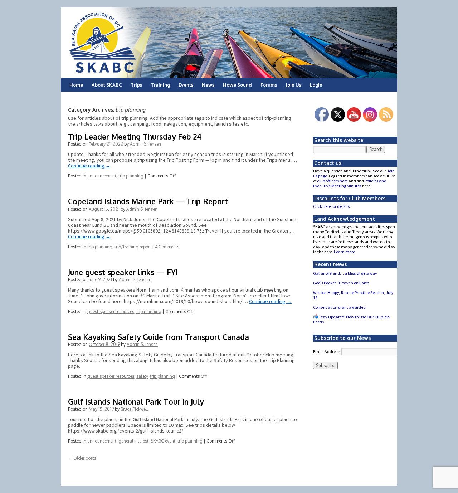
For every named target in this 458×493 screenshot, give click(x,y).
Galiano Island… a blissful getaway (345, 273)
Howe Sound (237, 85)
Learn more (344, 251)
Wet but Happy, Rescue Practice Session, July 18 (353, 295)
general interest (133, 441)
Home (76, 85)
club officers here (332, 181)
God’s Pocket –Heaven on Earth (341, 282)
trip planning (130, 176)
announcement (101, 176)
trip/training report (132, 246)
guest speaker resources (110, 311)
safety (142, 376)
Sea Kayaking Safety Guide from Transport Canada (158, 337)
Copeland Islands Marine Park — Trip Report (148, 201)
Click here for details (331, 206)
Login (316, 85)
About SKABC (107, 85)
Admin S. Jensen (145, 144)
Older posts (82, 458)
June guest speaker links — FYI (123, 272)
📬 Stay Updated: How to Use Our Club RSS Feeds (351, 319)
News (208, 85)
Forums (268, 85)
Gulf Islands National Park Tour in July (136, 401)
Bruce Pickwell (134, 409)
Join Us (293, 85)
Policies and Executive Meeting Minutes (349, 183)
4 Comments (167, 246)
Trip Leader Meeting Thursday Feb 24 (134, 136)
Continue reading (89, 165)
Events (186, 85)
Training (160, 85)
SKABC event (163, 441)
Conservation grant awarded (339, 307)
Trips (136, 85)
